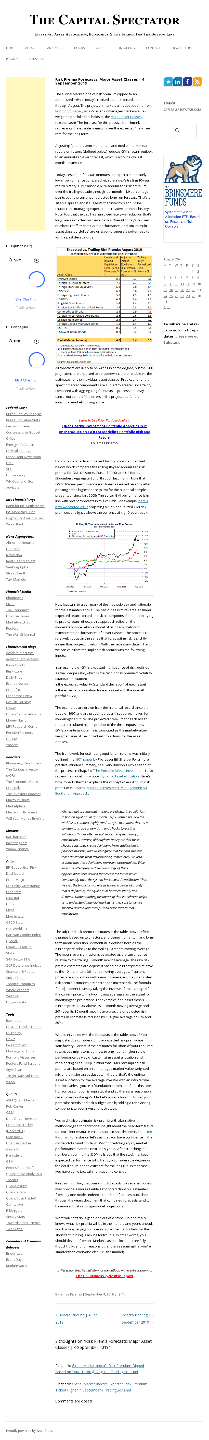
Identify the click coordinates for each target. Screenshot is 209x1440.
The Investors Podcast (23, 793)
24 (165, 296)
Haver (11, 708)
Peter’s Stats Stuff (20, 1167)
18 (171, 289)
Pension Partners (19, 732)
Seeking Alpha (17, 567)
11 (171, 283)
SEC (9, 469)
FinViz (10, 1039)
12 (176, 283)
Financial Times (18, 616)
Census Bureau (18, 426)
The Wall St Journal (20, 634)
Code (100, 48)
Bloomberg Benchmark (23, 763)
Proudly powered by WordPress (29, 1431)
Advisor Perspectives (22, 659)
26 (176, 296)
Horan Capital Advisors (24, 714)
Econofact (13, 689)
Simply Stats (16, 1216)
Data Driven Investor (22, 1118)
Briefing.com (15, 1253)
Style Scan (14, 1069)
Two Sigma (14, 1229)
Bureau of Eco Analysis (24, 414)
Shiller (11, 953)
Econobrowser (17, 683)
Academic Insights (20, 653)
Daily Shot (14, 677)
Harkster (13, 548)
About (30, 48)
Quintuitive (14, 1204)
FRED (10, 904)
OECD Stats (14, 922)
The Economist (17, 610)
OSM (10, 1161)
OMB (10, 463)
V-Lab (10, 1081)
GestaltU (13, 1149)
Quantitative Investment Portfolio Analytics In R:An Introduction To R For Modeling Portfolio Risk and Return (104, 432)
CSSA (10, 1112)
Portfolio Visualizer (20, 1057)
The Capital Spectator (104, 19)
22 (193, 289)
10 (165, 283)
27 (182, 296)
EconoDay (14, 1259)
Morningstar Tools (20, 1051)
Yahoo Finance (17, 849)
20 (182, 289)
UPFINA (11, 738)
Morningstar (15, 916)
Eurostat (12, 898)
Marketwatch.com (19, 622)
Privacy (12, 59)
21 (188, 289)
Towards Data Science (23, 1222)
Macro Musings (18, 800)
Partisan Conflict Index (23, 934)
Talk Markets (16, 579)
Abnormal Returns (20, 542)
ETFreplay (14, 1032)
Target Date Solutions (23, 1075)
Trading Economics (20, 983)
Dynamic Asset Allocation (119, 776)
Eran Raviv (14, 1137)
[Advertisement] (25, 154)
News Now (14, 555)
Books (79, 48)
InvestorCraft (16, 1045)
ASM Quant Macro (20, 1100)
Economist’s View (19, 695)
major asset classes (126, 116)
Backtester (14, 1020)
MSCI (10, 910)
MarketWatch (16, 1265)
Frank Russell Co (19, 947)
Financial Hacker (19, 1143)
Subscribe (37, 59)
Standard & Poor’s (20, 971)
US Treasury (15, 475)
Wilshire (12, 996)
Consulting (125, 48)
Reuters (12, 628)
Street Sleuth (16, 573)
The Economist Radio (22, 781)
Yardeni (12, 744)
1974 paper (84, 759)
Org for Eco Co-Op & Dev (25, 518)
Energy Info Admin (20, 444)
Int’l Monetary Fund (20, 512)
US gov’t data (16, 1002)
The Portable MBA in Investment (118, 770)
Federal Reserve (19, 450)
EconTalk (13, 787)
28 (188, 296)
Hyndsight (14, 1155)
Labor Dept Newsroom (23, 456)
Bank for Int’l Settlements (25, 505)
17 (165, 289)
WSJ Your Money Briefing (25, 818)
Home (10, 48)
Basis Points (15, 665)
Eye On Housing (18, 702)
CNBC (10, 604)
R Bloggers (14, 1210)
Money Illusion (17, 720)
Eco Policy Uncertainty (23, 885)
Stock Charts (15, 977)
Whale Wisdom (17, 990)
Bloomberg (14, 597)
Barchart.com (16, 836)
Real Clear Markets (20, 561)
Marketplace (15, 806)
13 (182, 283)
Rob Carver (14, 1106)
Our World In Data (20, 928)
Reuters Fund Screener (24, 1063)
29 (193, 296)
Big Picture (14, 671)
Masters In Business (21, 812)
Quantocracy (16, 1192)
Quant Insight (16, 1186)
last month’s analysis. (71, 111)
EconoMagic (15, 879)
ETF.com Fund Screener (24, 1026)
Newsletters (181, 48)
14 (188, 283)
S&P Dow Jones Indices (23, 965)
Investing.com (16, 843)
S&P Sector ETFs (18, 959)
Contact (153, 48)
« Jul (167, 306)
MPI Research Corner (22, 726)
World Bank (15, 524)
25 (171, 296)
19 (176, 289)
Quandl (12, 941)
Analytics (55, 48)
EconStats (13, 892)
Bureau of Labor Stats (23, 420)
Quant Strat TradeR (21, 1198)
